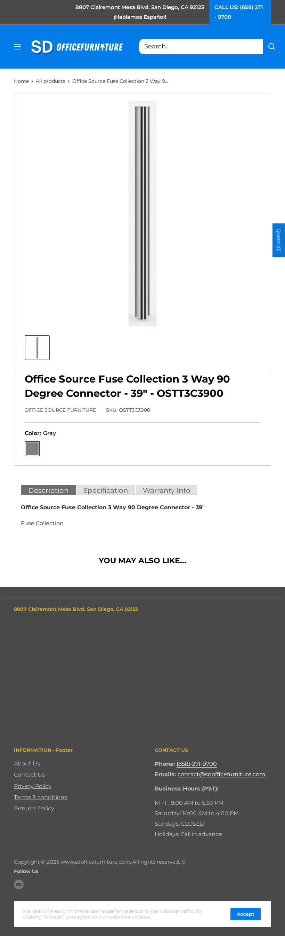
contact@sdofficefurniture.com (221, 774)
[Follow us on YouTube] (19, 884)
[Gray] (32, 448)
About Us (27, 763)
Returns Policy (34, 808)
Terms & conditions (40, 797)
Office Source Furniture (60, 410)
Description (48, 490)
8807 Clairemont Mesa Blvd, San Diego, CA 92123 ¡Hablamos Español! (139, 12)
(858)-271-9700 (197, 764)
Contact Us (29, 774)
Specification (105, 490)
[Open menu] (17, 46)
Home (21, 81)
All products (50, 81)
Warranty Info (166, 490)
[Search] (271, 46)
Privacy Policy (32, 786)
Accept (245, 914)
